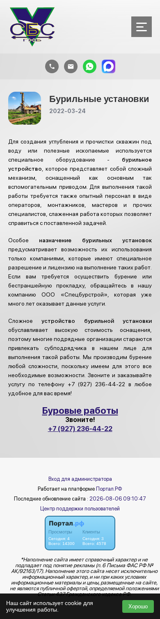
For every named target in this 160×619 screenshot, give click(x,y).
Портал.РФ (109, 489)
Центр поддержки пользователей (80, 508)
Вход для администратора (80, 479)
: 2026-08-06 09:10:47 (116, 499)
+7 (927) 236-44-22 (80, 428)
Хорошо (138, 606)
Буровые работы (80, 410)
